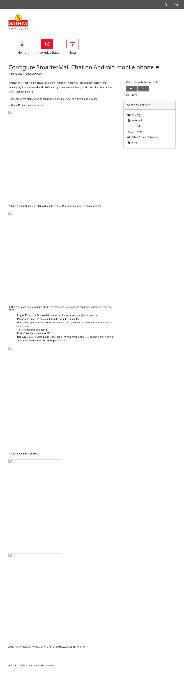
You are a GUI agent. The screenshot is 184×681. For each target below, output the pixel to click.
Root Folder (15, 74)
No (143, 88)
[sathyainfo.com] (18, 21)
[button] (165, 4)
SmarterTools (47, 665)
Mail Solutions (33, 74)
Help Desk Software (18, 665)
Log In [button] (177, 4)
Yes (132, 88)
